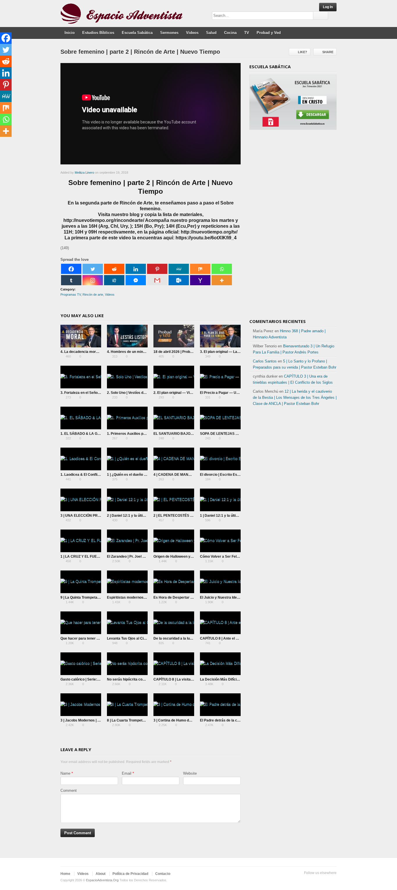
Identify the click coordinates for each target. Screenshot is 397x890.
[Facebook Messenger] (136, 280)
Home (65, 874)
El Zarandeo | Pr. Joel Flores (130, 557)
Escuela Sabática (137, 32)
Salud (211, 32)
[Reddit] (114, 269)
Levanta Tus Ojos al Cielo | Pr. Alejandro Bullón (145, 638)
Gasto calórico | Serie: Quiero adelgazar (93, 679)
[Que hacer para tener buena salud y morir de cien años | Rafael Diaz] (80, 622)
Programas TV (70, 294)
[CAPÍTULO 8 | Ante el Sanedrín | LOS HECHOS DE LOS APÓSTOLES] (220, 622)
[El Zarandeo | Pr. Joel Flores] (127, 540)
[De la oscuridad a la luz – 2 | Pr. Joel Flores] (173, 622)
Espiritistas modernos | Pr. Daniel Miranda (141, 597)
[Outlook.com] (179, 280)
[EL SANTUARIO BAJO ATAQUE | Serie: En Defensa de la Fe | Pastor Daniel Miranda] (173, 418)
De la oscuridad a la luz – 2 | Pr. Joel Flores (188, 638)
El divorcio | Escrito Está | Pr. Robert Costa (235, 475)
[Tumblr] (71, 280)
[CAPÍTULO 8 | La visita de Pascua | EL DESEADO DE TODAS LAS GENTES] (173, 663)
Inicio (70, 32)
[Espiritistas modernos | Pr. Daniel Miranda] (127, 581)
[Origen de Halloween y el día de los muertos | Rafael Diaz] (173, 540)
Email (126, 773)
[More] (222, 280)
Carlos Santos (265, 361)
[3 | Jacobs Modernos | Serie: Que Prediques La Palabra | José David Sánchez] (80, 704)
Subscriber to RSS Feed (333, 880)
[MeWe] (179, 269)
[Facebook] (71, 269)
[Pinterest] (157, 269)
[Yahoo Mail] (200, 280)
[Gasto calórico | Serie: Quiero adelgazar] (80, 663)
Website (190, 773)
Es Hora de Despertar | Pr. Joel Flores (184, 597)
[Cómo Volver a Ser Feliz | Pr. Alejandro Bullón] (220, 540)
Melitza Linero (84, 172)
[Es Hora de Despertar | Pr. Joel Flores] (173, 581)
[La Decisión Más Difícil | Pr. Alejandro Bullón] (220, 663)
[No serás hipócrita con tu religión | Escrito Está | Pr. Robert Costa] (127, 663)
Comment (68, 790)
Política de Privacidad (130, 874)
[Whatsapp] (222, 269)
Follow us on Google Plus (323, 880)
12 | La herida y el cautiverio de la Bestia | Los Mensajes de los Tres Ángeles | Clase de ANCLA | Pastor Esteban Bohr (295, 397)
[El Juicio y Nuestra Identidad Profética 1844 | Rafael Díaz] (220, 581)
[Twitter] (93, 269)
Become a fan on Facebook (314, 880)
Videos (192, 32)
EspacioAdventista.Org (102, 880)
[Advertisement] (293, 226)
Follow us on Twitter (305, 880)
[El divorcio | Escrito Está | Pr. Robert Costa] (220, 459)
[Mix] (200, 269)
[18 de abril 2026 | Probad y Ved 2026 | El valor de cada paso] (173, 336)
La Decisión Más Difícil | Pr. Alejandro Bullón (236, 679)
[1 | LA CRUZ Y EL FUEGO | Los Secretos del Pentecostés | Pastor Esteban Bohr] (80, 540)
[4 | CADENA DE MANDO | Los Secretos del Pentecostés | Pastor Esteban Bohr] (173, 459)
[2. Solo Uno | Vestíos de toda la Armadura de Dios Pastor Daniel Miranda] (127, 377)
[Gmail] (157, 280)
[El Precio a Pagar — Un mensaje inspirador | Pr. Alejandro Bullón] (220, 377)
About (100, 874)
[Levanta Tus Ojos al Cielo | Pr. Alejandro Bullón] (127, 622)
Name (65, 773)
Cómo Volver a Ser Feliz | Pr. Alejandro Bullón (237, 557)
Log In (328, 7)
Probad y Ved (269, 32)
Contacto (162, 874)
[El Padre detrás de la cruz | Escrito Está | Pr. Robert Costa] (220, 704)
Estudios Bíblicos (98, 32)
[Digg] (114, 280)
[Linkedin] (136, 269)
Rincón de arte (93, 294)
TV (246, 32)
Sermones (169, 32)
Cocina (230, 32)
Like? (302, 52)
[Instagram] (93, 280)
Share (327, 52)
